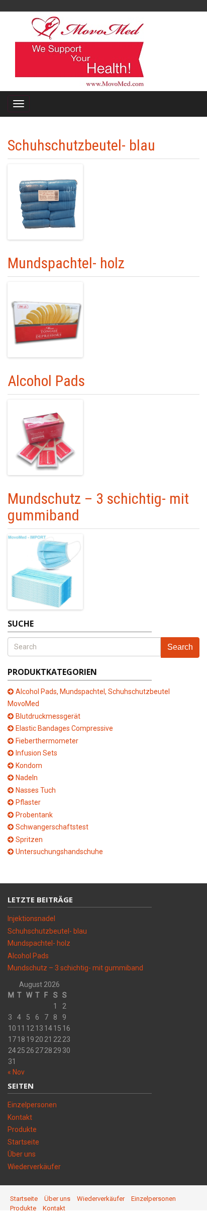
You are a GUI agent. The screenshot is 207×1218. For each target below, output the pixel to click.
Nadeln (27, 778)
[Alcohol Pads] (45, 437)
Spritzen (29, 839)
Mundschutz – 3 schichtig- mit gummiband (98, 507)
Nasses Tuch (36, 790)
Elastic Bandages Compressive (64, 728)
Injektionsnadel (31, 919)
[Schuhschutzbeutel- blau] (45, 201)
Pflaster (28, 802)
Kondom (29, 766)
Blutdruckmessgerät (48, 716)
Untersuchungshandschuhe (59, 852)
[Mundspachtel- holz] (45, 319)
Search (180, 647)
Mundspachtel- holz (66, 263)
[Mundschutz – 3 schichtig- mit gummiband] (45, 571)
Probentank (34, 815)
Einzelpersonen (32, 1105)
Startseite (23, 1142)
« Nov (16, 1072)
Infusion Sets (36, 753)
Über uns (22, 1154)
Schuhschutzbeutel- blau (81, 145)
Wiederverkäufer (34, 1167)
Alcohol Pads (46, 381)
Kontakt (20, 1117)
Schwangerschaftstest (52, 827)
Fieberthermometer (47, 741)
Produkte (22, 1129)
